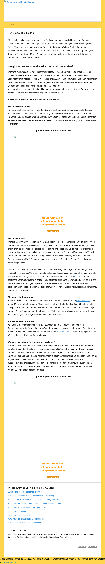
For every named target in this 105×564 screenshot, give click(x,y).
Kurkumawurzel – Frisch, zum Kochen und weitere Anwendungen (34, 503)
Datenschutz (92, 546)
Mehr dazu (11, 562)
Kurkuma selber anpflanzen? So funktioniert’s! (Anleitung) (31, 495)
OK (4, 562)
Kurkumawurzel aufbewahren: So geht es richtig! (27, 507)
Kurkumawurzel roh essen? (19, 515)
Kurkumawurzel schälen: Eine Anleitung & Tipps (27, 518)
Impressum (82, 546)
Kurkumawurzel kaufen (17, 511)
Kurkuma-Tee (63, 331)
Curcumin (78, 276)
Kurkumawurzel (83, 300)
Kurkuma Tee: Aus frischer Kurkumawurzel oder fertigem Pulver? (34, 499)
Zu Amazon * (53, 231)
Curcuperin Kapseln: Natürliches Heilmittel (25, 491)
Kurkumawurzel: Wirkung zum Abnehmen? (25, 522)
